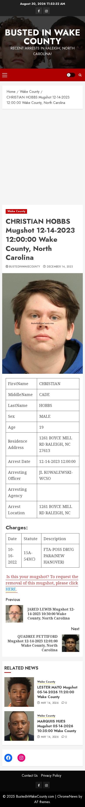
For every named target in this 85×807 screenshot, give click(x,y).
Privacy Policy (51, 775)
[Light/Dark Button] (70, 75)
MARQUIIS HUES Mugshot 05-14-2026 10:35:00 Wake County (56, 726)
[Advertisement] (42, 155)
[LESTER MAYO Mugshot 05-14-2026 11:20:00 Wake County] (19, 692)
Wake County (16, 211)
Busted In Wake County (42, 36)
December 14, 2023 (60, 267)
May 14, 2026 (50, 703)
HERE (11, 589)
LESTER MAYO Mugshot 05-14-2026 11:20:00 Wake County (57, 692)
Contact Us (30, 775)
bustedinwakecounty (24, 267)
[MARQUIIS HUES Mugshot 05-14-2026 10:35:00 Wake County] (19, 726)
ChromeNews (67, 796)
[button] (4, 75)
